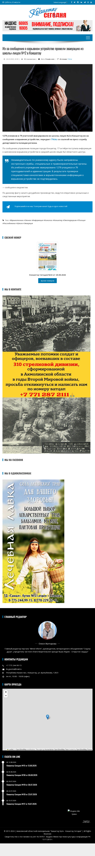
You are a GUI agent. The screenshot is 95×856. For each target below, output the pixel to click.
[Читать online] (47, 256)
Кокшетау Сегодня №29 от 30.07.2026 (22, 784)
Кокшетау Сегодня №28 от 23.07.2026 (22, 794)
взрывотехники (17, 220)
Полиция (81, 220)
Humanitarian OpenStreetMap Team (57, 749)
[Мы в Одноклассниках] (88, 2)
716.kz (70, 59)
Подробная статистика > (86, 821)
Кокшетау (58, 220)
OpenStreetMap (21, 749)
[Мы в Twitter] (74, 2)
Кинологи (48, 220)
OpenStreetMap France (84, 749)
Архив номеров (47, 280)
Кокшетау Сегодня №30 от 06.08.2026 (22, 775)
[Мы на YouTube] (91, 2)
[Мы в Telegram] (84, 2)
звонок (28, 220)
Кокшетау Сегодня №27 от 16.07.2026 (21, 803)
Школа (20, 223)
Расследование (10, 223)
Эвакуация (28, 223)
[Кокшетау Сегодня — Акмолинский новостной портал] (47, 12)
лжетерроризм (70, 220)
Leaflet (10, 749)
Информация (38, 220)
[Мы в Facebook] (71, 2)
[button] (47, 717)
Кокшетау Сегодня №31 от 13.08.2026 (21, 765)
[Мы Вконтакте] (81, 2)
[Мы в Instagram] (77, 2)
